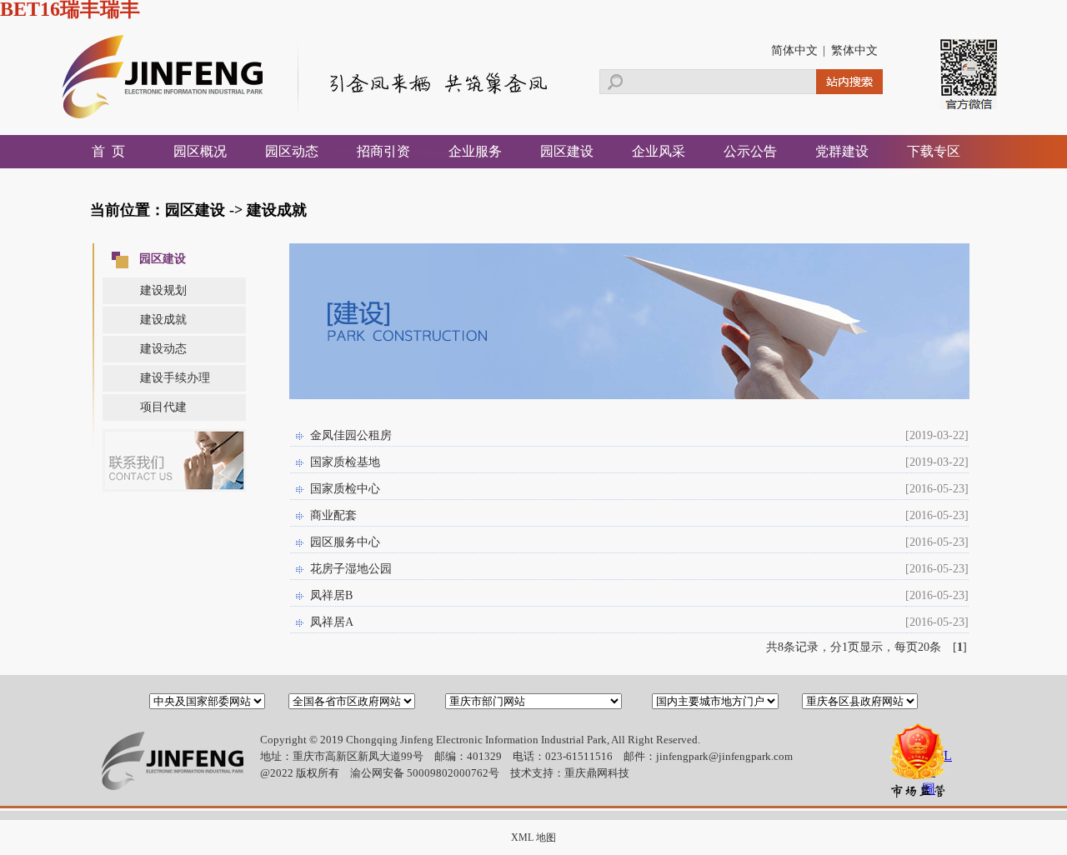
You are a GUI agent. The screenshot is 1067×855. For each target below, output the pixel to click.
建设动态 (163, 348)
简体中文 (794, 50)
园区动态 (291, 151)
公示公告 (750, 151)
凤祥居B (331, 595)
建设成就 (163, 319)
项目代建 (163, 407)
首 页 (108, 151)
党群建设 (842, 151)
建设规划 (163, 290)
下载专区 (933, 151)
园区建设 (567, 151)
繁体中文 (854, 50)
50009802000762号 (453, 773)
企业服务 (475, 151)
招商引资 (383, 151)
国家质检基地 (345, 462)
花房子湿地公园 (351, 568)
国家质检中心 (345, 488)
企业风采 (658, 151)
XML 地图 (533, 837)
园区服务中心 (345, 542)
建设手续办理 (175, 378)
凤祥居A (331, 622)
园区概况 (200, 151)
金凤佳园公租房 (351, 435)
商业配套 (333, 515)
